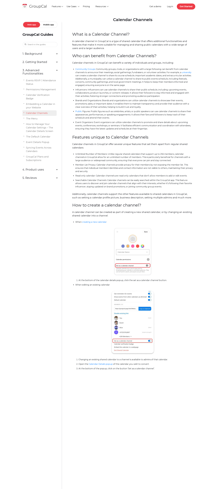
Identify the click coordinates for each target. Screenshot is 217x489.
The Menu (32, 118)
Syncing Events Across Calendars (38, 149)
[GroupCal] (35, 6)
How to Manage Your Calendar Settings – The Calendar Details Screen (39, 128)
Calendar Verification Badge (38, 97)
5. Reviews (29, 178)
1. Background (32, 53)
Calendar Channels (37, 113)
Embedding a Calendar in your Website (40, 106)
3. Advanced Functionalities (32, 72)
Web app (31, 24)
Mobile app (48, 24)
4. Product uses (33, 169)
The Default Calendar (38, 136)
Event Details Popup (37, 142)
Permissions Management (41, 89)
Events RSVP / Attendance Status (41, 82)
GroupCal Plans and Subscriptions (37, 158)
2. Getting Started (34, 62)
